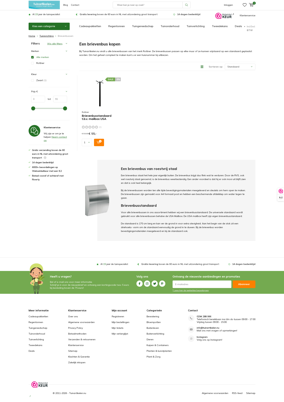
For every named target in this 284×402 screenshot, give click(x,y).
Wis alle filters (54, 43)
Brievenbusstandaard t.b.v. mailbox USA (96, 117)
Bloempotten (154, 322)
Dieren (150, 339)
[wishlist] (245, 5)
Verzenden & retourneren (81, 339)
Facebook (139, 283)
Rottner (85, 112)
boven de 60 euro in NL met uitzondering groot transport (118, 14)
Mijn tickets (117, 327)
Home (32, 35)
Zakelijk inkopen (76, 362)
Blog (65, 5)
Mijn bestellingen (120, 322)
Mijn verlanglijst (120, 333)
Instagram (147, 283)
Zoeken (186, 5)
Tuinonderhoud (170, 26)
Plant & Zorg (153, 356)
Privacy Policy (75, 327)
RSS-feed (237, 393)
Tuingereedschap (142, 26)
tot (48, 99)
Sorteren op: (216, 66)
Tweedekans (220, 26)
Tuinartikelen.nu (77, 393)
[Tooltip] (45, 158)
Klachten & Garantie (79, 356)
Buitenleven (153, 327)
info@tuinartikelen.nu (208, 327)
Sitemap (72, 350)
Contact (75, 5)
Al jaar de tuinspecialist (46, 14)
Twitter (155, 283)
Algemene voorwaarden (81, 322)
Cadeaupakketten (90, 26)
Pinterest (162, 283)
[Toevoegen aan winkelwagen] (99, 142)
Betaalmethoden (77, 333)
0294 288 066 (204, 316)
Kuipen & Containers (158, 345)
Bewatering (153, 316)
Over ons (73, 316)
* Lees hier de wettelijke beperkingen (191, 290)
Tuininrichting (46, 35)
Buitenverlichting (155, 333)
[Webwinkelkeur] (224, 15)
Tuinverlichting (196, 26)
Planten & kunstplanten (159, 350)
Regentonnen (116, 26)
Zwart (41, 80)
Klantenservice (247, 15)
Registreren (118, 316)
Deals (238, 26)
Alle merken (42, 57)
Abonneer (244, 284)
